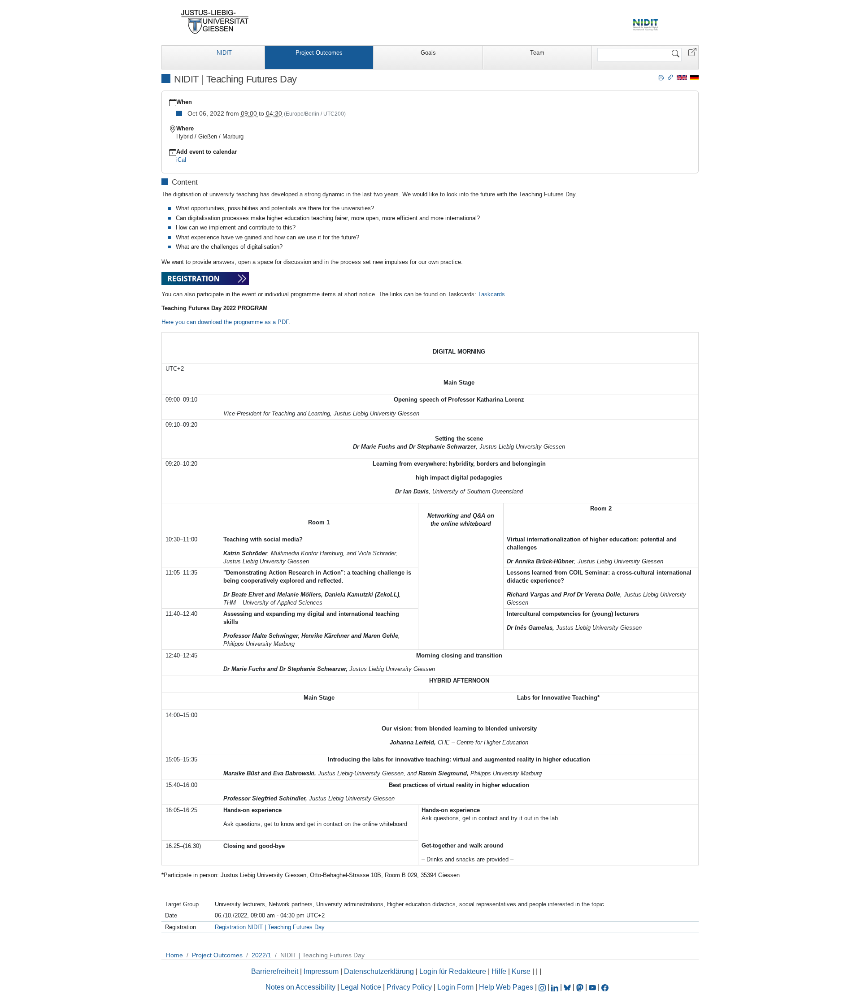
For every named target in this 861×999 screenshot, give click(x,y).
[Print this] (661, 77)
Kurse (521, 971)
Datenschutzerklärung (379, 971)
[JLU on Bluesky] (568, 987)
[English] (682, 77)
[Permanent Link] (670, 77)
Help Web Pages (506, 987)
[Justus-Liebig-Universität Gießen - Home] (215, 22)
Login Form (455, 987)
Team (537, 52)
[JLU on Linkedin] (555, 987)
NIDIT (224, 52)
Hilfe (498, 971)
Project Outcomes (319, 52)
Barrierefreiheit (274, 971)
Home (174, 955)
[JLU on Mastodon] (580, 987)
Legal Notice (361, 987)
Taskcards (491, 294)
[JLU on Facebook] (605, 987)
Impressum (321, 971)
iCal (181, 159)
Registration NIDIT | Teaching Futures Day (270, 927)
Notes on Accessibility (301, 987)
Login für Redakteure (452, 971)
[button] (692, 51)
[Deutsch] (694, 77)
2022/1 (261, 955)
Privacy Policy (409, 987)
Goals (428, 52)
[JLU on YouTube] (593, 987)
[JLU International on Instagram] (543, 987)
